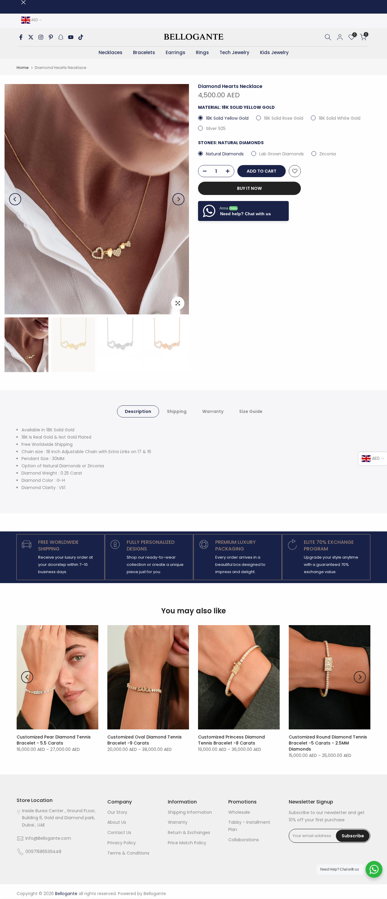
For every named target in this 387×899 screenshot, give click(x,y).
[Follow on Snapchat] (60, 37)
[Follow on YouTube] (70, 37)
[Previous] (15, 199)
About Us (116, 822)
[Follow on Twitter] (31, 37)
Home (23, 68)
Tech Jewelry (234, 52)
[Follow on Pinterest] (51, 37)
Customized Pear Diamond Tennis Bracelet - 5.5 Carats (54, 740)
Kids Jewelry (274, 52)
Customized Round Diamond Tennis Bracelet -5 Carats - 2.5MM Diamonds (328, 743)
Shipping (177, 411)
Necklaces (110, 52)
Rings (202, 52)
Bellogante (155, 894)
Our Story (117, 812)
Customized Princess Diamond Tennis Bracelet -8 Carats (231, 740)
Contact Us (119, 832)
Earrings (175, 52)
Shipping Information (190, 812)
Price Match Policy (187, 843)
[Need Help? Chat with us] (374, 869)
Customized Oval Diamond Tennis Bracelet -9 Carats (144, 740)
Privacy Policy (121, 843)
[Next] (178, 199)
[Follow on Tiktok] (80, 37)
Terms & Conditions (128, 853)
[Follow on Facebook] (21, 37)
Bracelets (144, 52)
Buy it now (249, 188)
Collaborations (243, 840)
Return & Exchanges (189, 832)
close (19, 2)
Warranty (212, 411)
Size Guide (250, 411)
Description (138, 411)
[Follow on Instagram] (41, 37)
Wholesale (239, 812)
